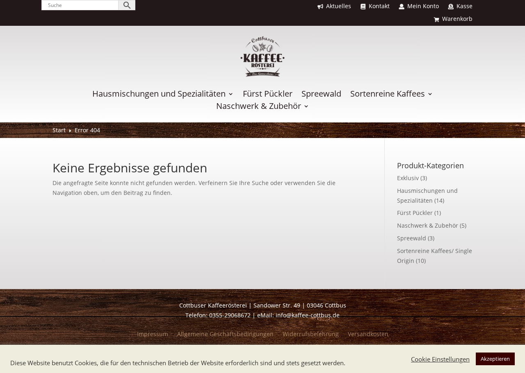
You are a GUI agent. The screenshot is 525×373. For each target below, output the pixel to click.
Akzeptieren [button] (495, 358)
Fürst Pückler (267, 95)
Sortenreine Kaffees (387, 95)
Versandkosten (368, 334)
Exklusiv (408, 178)
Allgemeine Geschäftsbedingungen (225, 334)
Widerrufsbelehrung (311, 334)
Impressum (152, 334)
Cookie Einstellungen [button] (440, 359)
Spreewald (321, 95)
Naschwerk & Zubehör (258, 107)
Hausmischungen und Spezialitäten (159, 95)
